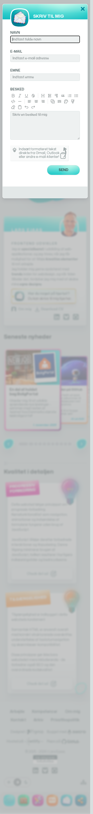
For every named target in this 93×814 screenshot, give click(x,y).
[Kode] (13, 101)
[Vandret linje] (20, 101)
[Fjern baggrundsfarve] (66, 101)
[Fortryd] (26, 107)
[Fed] (13, 95)
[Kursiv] (20, 95)
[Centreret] (36, 101)
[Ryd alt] (59, 101)
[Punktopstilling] (76, 95)
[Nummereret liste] (69, 95)
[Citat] (63, 95)
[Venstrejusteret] (29, 101)
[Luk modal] (83, 9)
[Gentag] (33, 107)
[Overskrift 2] (49, 95)
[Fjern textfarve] (73, 101)
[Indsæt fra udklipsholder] (20, 107)
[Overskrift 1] (43, 95)
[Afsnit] (56, 95)
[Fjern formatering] (13, 107)
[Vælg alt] (53, 101)
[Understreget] (26, 95)
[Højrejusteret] (43, 101)
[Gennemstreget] (33, 95)
